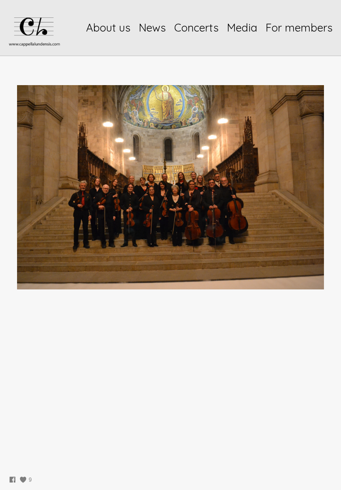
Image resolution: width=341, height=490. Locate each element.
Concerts (196, 27)
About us (108, 27)
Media (242, 27)
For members (299, 27)
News (152, 27)
